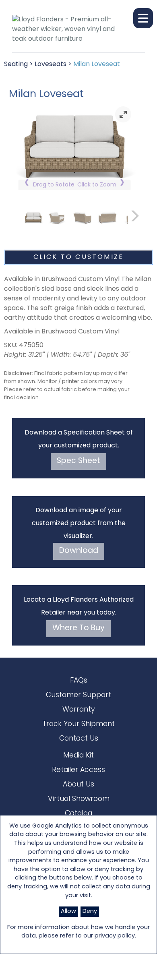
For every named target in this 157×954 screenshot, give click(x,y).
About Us (78, 784)
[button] (143, 18)
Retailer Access (78, 770)
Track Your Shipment (78, 724)
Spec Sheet (78, 461)
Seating (16, 64)
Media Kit (78, 755)
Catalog (78, 813)
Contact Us (78, 738)
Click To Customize (78, 257)
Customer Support (78, 695)
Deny (90, 911)
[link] (123, 114)
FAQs (78, 680)
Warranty (78, 709)
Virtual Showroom (78, 799)
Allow (68, 911)
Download (78, 551)
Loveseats (50, 64)
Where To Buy (78, 628)
